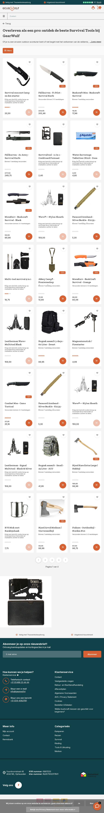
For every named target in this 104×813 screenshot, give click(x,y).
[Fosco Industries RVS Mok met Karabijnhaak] (18, 508)
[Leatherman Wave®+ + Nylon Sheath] (51, 198)
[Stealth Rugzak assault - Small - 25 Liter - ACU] (51, 446)
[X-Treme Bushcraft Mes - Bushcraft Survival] (85, 73)
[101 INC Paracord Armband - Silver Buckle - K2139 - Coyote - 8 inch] (85, 198)
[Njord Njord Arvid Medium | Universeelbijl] (51, 508)
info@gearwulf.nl (18, 691)
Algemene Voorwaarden (66, 693)
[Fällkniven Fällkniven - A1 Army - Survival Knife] (18, 135)
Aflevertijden (60, 689)
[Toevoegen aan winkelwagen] (62, 112)
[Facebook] (18, 785)
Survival (58, 739)
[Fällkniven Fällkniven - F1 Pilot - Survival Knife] (51, 73)
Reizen (58, 735)
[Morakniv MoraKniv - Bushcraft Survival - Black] (18, 198)
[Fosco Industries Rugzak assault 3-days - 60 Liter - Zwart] (51, 322)
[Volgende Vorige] (65, 560)
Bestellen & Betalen (63, 705)
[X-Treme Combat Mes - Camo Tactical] (18, 384)
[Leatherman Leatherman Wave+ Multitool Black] (18, 322)
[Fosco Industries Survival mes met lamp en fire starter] (18, 73)
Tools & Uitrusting (62, 747)
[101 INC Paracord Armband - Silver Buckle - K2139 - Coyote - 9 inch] (51, 384)
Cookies (58, 701)
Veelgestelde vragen (64, 681)
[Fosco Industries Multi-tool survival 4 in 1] (18, 260)
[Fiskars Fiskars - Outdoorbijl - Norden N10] (85, 508)
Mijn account (8, 731)
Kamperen (59, 731)
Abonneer (92, 654)
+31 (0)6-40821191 (19, 700)
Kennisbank (8, 739)
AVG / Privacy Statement (65, 697)
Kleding (58, 743)
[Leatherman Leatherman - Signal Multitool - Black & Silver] (18, 446)
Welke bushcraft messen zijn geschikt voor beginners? (74, 710)
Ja (79, 803)
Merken (58, 751)
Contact (58, 677)
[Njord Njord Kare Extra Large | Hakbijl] (85, 446)
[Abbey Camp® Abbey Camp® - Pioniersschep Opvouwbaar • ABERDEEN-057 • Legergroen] (51, 260)
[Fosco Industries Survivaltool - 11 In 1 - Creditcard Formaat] (51, 135)
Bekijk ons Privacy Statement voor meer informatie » (52, 810)
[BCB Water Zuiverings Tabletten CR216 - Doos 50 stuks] (85, 135)
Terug (8, 23)
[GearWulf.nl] (11, 9)
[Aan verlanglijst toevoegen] (29, 62)
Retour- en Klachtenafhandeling (69, 685)
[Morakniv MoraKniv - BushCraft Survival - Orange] (85, 260)
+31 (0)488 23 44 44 (20, 682)
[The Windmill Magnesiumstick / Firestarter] (85, 322)
